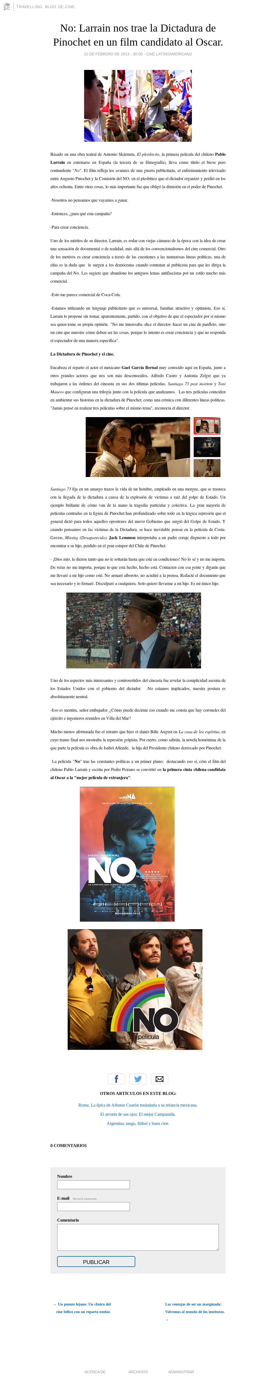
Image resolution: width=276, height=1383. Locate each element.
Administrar (181, 1372)
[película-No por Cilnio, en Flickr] (127, 920)
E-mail (77, 1198)
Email (159, 1079)
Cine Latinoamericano (169, 54)
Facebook (116, 1079)
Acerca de (95, 1372)
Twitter (138, 1079)
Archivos (138, 1372)
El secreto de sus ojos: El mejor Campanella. (138, 1114)
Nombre (64, 1176)
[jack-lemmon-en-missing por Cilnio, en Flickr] (133, 666)
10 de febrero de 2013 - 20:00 (113, 54)
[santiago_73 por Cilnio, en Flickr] (153, 475)
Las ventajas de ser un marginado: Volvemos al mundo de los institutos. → (195, 1311)
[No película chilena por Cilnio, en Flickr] (135, 1048)
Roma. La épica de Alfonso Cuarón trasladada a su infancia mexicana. (138, 1105)
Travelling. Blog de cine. (46, 7)
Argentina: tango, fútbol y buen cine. (138, 1123)
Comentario (68, 1220)
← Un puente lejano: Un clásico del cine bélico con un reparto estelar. (82, 1308)
